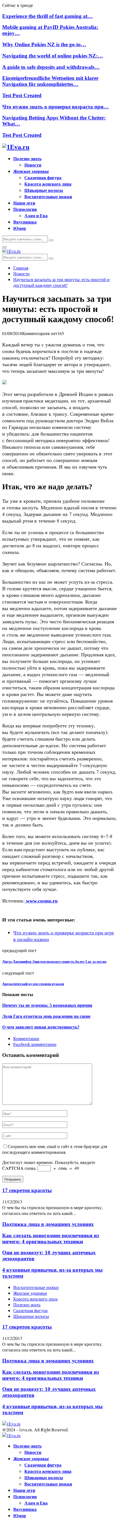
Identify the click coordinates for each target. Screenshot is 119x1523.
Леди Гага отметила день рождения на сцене (46, 1016)
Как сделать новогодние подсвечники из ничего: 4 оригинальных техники (50, 1238)
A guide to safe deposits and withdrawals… (51, 67)
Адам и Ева (36, 215)
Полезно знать (27, 158)
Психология (25, 209)
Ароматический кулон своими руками (33, 984)
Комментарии (26, 1038)
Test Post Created (22, 95)
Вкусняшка (25, 222)
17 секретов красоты (27, 1190)
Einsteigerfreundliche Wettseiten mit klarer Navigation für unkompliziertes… (50, 81)
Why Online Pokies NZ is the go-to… (44, 44)
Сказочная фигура (42, 177)
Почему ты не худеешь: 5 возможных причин (47, 1005)
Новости (32, 165)
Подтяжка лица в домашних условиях (48, 1224)
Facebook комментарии (34, 1044)
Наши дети (24, 203)
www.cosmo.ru (41, 901)
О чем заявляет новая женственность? (40, 1027)
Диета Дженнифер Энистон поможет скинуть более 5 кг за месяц (54, 961)
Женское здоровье (31, 171)
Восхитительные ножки (48, 196)
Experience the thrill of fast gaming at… (47, 16)
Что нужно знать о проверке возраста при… (55, 107)
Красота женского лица (47, 184)
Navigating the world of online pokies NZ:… (52, 56)
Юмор (19, 228)
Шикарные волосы (43, 190)
